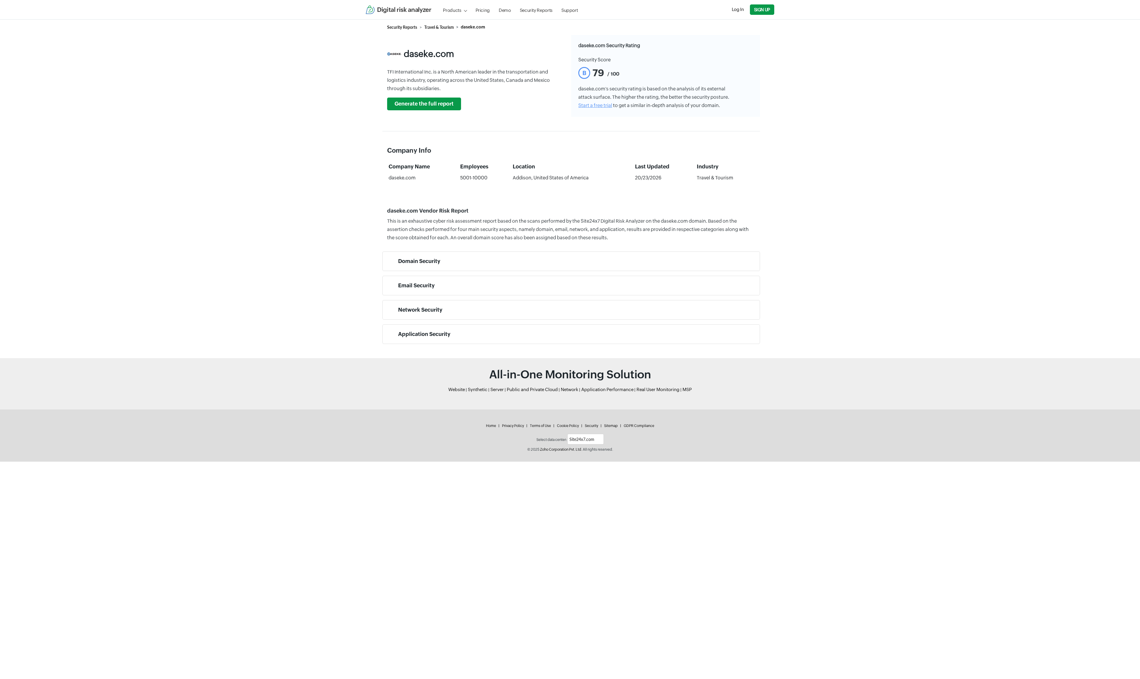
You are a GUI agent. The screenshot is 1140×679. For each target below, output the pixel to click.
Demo (505, 10)
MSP (687, 389)
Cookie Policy (568, 426)
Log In (738, 9)
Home (491, 426)
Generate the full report (424, 104)
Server (497, 389)
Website (456, 389)
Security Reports (536, 10)
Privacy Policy (513, 426)
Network (569, 389)
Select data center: (551, 440)
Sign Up (762, 9)
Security (591, 426)
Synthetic (477, 389)
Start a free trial (595, 105)
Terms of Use (540, 426)
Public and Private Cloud (532, 389)
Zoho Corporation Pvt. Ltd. (561, 449)
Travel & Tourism (439, 27)
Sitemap (611, 426)
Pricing (483, 10)
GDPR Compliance (639, 426)
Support (569, 10)
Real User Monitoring (658, 389)
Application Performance (607, 389)
